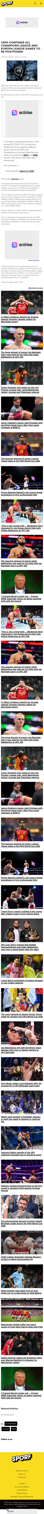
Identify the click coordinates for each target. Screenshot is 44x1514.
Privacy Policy (22, 1493)
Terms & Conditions (22, 1487)
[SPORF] (7, 3)
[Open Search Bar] (35, 3)
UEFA (14, 1429)
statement (15, 179)
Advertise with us (22, 1471)
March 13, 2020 (27, 171)
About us (22, 1474)
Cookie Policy (22, 1490)
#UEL (35, 155)
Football (6, 1429)
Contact (22, 1484)
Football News (11, 1424)
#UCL (25, 155)
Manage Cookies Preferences (22, 1497)
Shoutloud (22, 1477)
